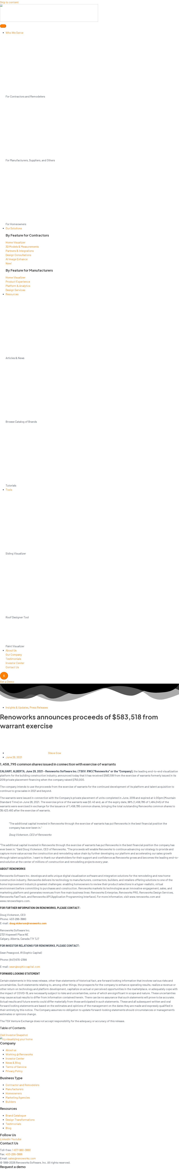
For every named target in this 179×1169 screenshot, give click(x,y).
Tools (9, 489)
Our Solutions (14, 228)
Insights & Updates (17, 707)
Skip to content (9, 2)
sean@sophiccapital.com (24, 966)
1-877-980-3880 (21, 1150)
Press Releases (39, 707)
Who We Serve (14, 32)
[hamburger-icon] (3, 26)
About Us (11, 650)
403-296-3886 (14, 1154)
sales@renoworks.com (22, 1158)
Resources (12, 294)
